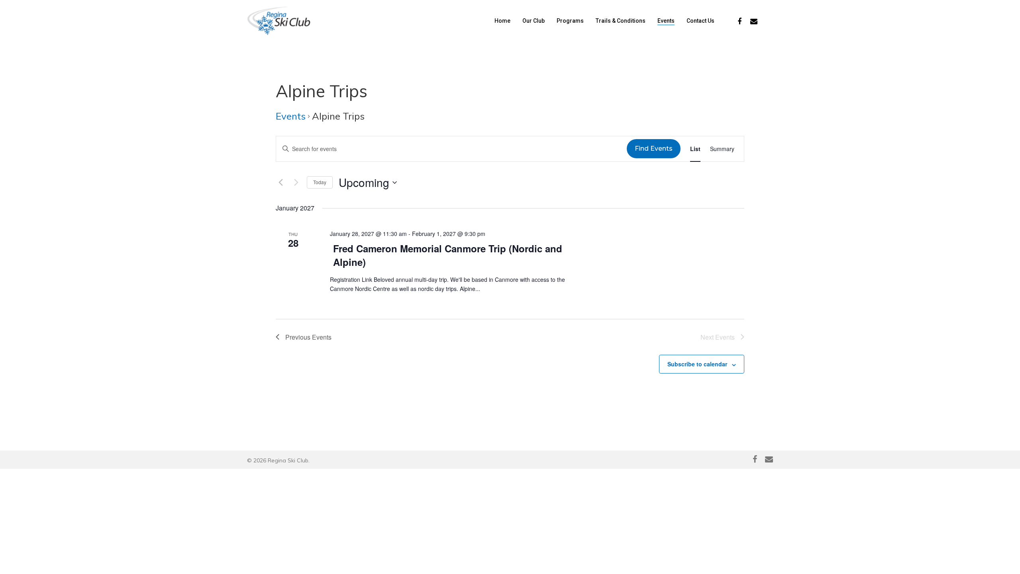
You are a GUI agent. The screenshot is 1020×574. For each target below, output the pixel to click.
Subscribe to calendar (697, 364)
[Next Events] (296, 182)
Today (319, 182)
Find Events (654, 148)
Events (291, 116)
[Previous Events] (280, 182)
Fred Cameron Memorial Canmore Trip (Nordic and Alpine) (447, 255)
